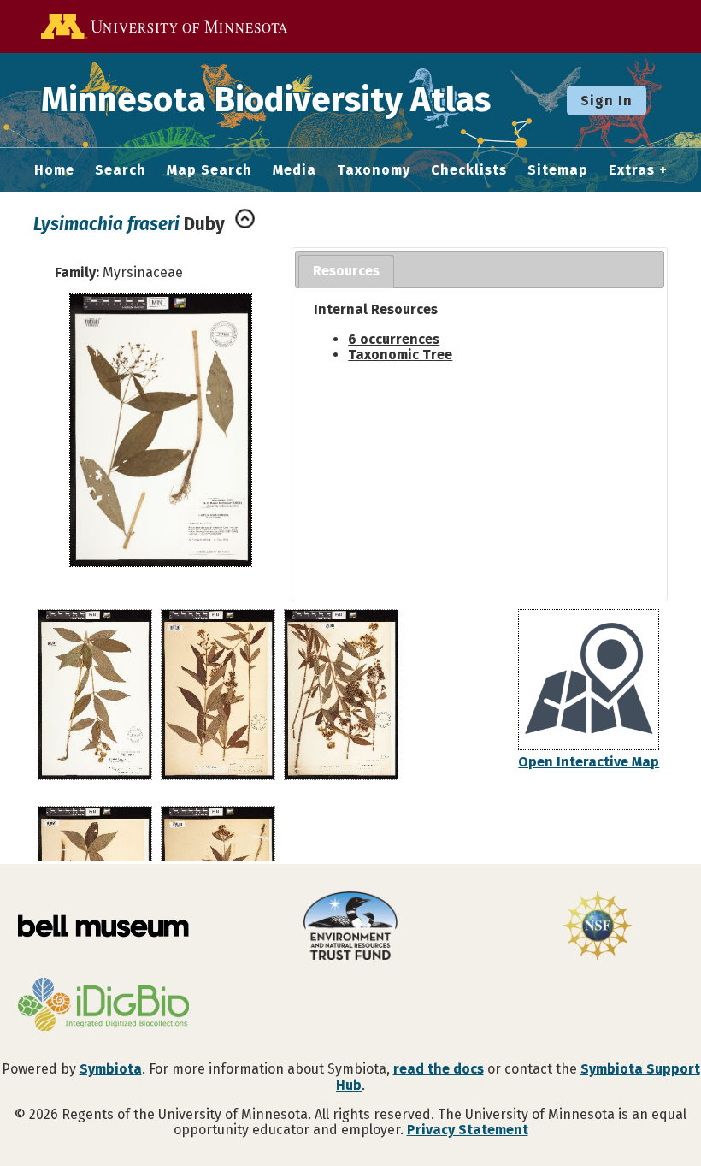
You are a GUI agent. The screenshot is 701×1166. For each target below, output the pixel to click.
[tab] (346, 271)
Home (54, 170)
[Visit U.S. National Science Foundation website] (598, 927)
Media (294, 170)
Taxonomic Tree (400, 354)
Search (120, 170)
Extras (632, 170)
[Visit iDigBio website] (103, 1006)
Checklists (469, 170)
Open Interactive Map (588, 762)
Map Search (209, 170)
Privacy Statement (467, 1130)
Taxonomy (373, 170)
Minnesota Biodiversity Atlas (266, 100)
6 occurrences (393, 339)
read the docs (438, 1069)
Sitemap (557, 170)
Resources (346, 271)
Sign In (606, 100)
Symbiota (111, 1069)
